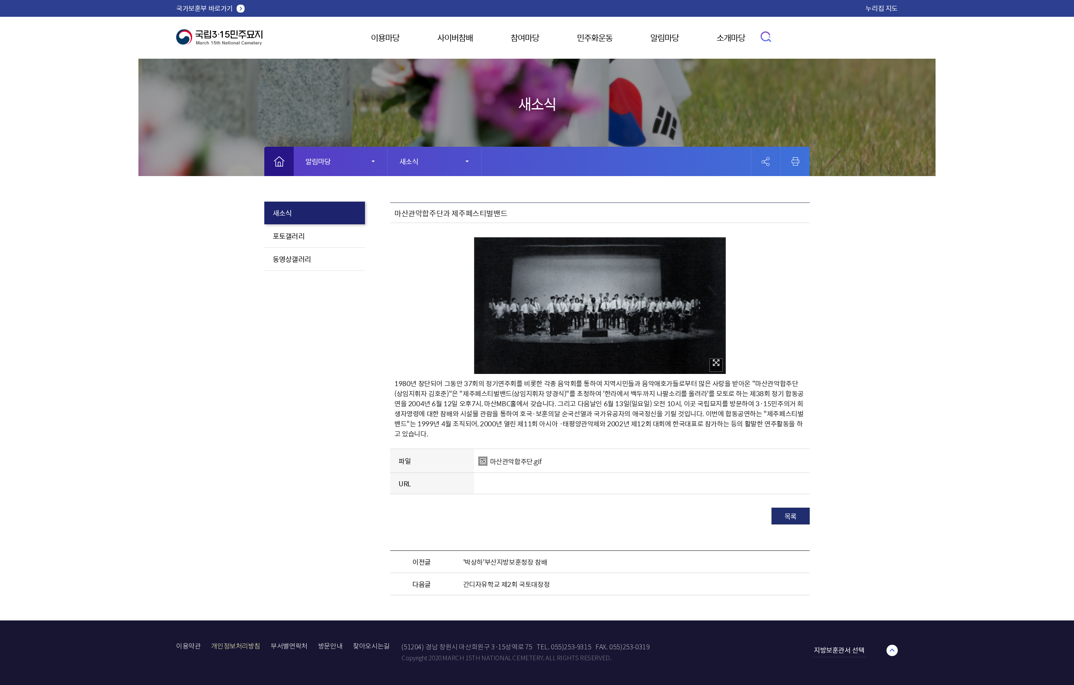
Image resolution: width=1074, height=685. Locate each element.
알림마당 (664, 37)
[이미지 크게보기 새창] (716, 365)
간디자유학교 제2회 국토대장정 (506, 584)
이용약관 (188, 646)
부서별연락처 (289, 646)
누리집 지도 (881, 8)
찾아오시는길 (371, 646)
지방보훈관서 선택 (839, 650)
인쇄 (795, 161)
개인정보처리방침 (235, 646)
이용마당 (385, 37)
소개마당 (731, 37)
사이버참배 (455, 37)
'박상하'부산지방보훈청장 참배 (505, 562)
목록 (791, 516)
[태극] (219, 40)
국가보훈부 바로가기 (204, 8)
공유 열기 (765, 161)
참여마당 (525, 37)
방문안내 (330, 646)
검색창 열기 (766, 36)
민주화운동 (595, 37)
